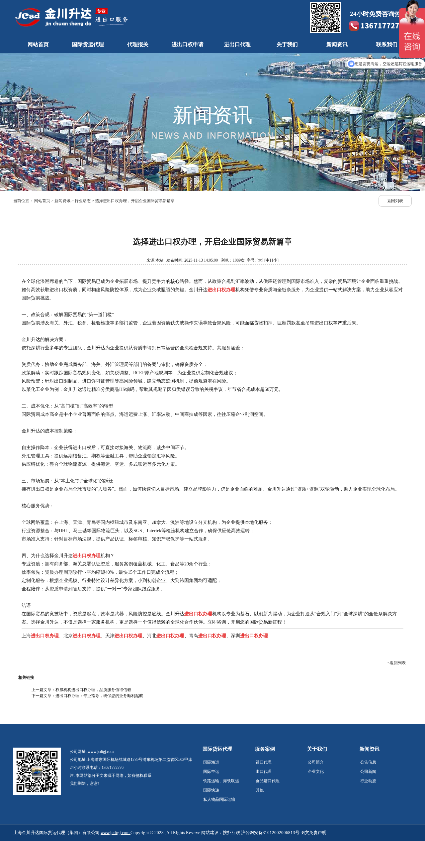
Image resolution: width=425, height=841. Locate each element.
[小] (275, 260)
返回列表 (395, 200)
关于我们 (287, 44)
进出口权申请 (188, 44)
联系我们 (386, 44)
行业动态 (83, 200)
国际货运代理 (88, 44)
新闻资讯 (337, 44)
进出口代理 (237, 44)
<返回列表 (396, 663)
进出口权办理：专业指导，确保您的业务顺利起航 (99, 695)
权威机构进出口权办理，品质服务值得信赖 (93, 689)
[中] (267, 260)
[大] (260, 260)
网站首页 (38, 44)
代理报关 (137, 44)
